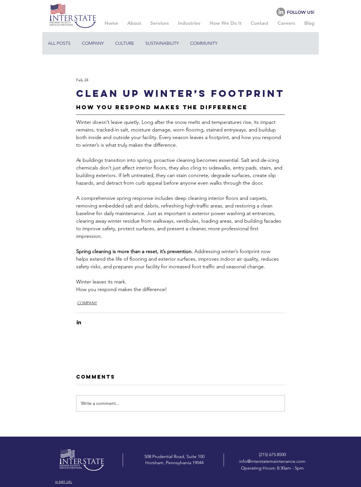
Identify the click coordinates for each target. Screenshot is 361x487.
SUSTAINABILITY (162, 43)
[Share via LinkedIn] (79, 322)
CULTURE (124, 43)
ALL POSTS (59, 43)
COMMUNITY (203, 43)
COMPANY (93, 43)
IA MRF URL (63, 482)
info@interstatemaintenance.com (272, 461)
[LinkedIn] (280, 12)
